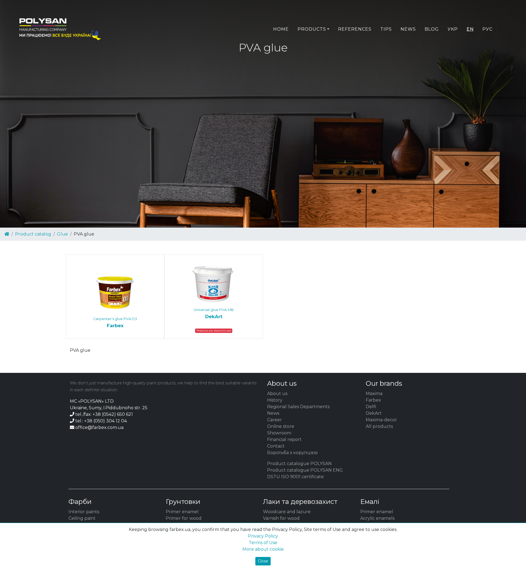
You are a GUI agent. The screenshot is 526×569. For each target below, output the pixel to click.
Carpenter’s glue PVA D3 (115, 322)
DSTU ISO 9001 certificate (295, 476)
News (408, 29)
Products (312, 29)
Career (274, 419)
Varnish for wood (281, 518)
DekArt (374, 413)
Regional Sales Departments (298, 406)
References (354, 29)
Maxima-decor (381, 419)
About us (277, 393)
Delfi (371, 406)
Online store (280, 426)
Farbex (373, 400)
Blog (432, 29)
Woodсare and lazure (287, 511)
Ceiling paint (82, 518)
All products (379, 426)
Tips (386, 29)
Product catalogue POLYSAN (299, 463)
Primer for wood (184, 518)
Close (263, 561)
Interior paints (83, 511)
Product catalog (33, 234)
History (274, 400)
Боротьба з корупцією (292, 452)
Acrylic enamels (377, 518)
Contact (276, 446)
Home (281, 29)
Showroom (279, 433)
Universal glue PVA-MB (214, 313)
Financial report (284, 439)
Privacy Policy (263, 536)
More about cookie (263, 549)
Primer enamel (182, 511)
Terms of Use (263, 542)
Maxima (374, 393)
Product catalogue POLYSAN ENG (305, 470)
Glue (62, 234)
